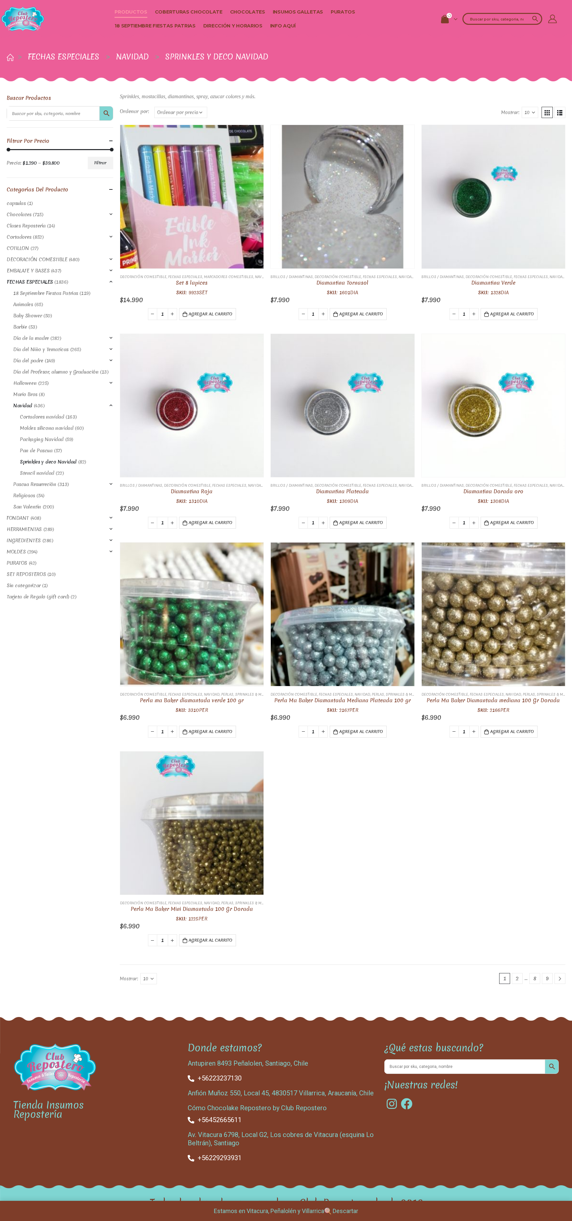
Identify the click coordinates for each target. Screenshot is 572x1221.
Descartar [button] (345, 1210)
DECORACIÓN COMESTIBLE (143, 276)
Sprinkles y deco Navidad (48, 462)
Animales (23, 304)
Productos (131, 12)
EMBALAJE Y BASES (28, 270)
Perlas (227, 694)
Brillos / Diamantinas (291, 276)
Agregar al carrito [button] (210, 314)
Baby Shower (27, 315)
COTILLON (18, 248)
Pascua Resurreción (34, 484)
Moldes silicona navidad (46, 428)
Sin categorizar (24, 585)
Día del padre (28, 360)
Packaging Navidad (42, 439)
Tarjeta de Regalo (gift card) (38, 596)
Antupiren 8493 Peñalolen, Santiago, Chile (248, 1063)
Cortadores (19, 237)
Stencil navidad (37, 473)
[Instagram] (391, 1103)
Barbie (20, 327)
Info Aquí (283, 26)
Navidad (262, 276)
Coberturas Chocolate (188, 12)
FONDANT (18, 518)
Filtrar (100, 163)
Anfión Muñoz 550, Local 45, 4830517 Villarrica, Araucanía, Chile (281, 1093)
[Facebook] (406, 1103)
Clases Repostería (26, 226)
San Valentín (27, 507)
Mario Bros (25, 394)
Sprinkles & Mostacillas (259, 694)
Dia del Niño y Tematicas (41, 349)
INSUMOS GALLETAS (298, 12)
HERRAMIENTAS (24, 529)
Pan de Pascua (36, 450)
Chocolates (247, 12)
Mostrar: (510, 112)
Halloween (24, 383)
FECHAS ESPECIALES (185, 276)
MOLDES (16, 552)
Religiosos (24, 495)
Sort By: (135, 112)
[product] (191, 196)
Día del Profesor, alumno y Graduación (55, 372)
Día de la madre (31, 338)
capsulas (16, 203)
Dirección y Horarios (232, 26)
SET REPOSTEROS (26, 574)
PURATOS (343, 12)
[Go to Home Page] (9, 57)
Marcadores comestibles (228, 276)
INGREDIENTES (24, 540)
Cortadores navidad (42, 417)
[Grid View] (547, 112)
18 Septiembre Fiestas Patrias (155, 26)
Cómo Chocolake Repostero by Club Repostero (257, 1108)
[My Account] (552, 19)
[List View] (559, 112)
